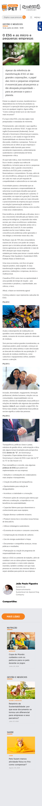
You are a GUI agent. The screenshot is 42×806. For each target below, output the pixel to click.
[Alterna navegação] (31, 17)
